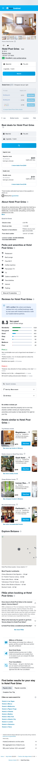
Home (2, 756)
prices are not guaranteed (9, 736)
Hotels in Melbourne (8, 706)
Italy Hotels (9, 756)
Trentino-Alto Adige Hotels (24, 756)
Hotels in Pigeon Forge (9, 709)
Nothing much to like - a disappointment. (16, 373)
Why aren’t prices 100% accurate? (14, 748)
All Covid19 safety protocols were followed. (17, 376)
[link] (13, 448)
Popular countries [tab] (20, 688)
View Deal (26, 443)
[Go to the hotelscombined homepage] (13, 8)
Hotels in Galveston (8, 724)
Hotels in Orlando (7, 711)
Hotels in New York (8, 716)
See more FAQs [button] (19, 630)
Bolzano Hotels (12, 760)
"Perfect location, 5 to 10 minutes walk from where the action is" (17, 357)
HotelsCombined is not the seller (13, 741)
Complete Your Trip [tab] (9, 692)
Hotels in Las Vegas (8, 701)
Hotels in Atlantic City (9, 719)
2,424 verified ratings (19, 58)
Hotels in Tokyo (7, 727)
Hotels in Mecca (7, 704)
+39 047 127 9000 (8, 55)
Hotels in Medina (7, 714)
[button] (3, 8)
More (3, 214)
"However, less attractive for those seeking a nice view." (19, 369)
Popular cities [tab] (7, 688)
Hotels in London (7, 722)
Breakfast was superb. (12, 361)
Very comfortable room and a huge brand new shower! (19, 353)
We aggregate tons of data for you (14, 745)
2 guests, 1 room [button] (9, 69)
